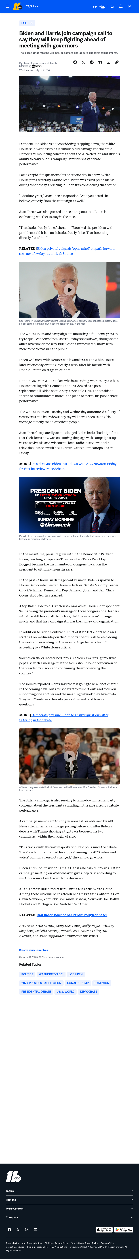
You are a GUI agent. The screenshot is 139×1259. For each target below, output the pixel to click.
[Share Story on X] (83, 62)
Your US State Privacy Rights (84, 1243)
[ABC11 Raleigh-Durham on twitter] (18, 1229)
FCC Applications (58, 1247)
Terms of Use (107, 1243)
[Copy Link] (117, 62)
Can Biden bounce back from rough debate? (72, 914)
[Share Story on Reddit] (92, 62)
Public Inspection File (37, 1247)
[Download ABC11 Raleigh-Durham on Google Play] (123, 1230)
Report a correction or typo (33, 950)
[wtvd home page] (13, 1176)
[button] (7, 6)
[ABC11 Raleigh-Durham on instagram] (26, 1229)
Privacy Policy (12, 1243)
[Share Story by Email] (108, 62)
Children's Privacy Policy (56, 1243)
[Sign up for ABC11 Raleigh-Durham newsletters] (35, 1229)
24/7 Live (32, 6)
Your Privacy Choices (32, 1243)
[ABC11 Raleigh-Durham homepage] (17, 6)
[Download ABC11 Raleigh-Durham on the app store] (104, 1230)
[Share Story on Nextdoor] (100, 62)
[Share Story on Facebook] (75, 62)
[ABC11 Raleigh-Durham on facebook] (9, 1229)
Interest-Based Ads (15, 1247)
